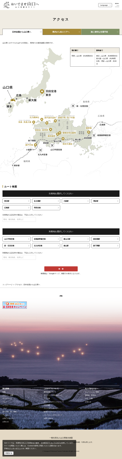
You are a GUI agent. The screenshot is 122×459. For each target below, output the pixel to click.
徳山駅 (66, 246)
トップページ (8, 285)
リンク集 (47, 398)
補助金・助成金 (90, 395)
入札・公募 (89, 398)
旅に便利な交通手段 (99, 32)
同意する (8, 453)
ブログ (5, 408)
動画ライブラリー (50, 412)
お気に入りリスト (9, 418)
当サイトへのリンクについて (54, 402)
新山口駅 (67, 239)
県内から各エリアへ (61, 32)
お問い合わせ (48, 418)
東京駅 (6, 201)
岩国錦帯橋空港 (40, 239)
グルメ (5, 402)
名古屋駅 (37, 201)
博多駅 (95, 201)
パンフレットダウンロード (53, 415)
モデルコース (7, 398)
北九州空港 (38, 246)
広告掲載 (47, 405)
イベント (6, 405)
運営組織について (50, 392)
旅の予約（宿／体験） (10, 412)
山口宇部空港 (9, 239)
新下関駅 (96, 246)
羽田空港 (37, 208)
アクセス (6, 415)
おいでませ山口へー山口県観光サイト (17, 3)
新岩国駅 (96, 239)
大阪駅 (66, 201)
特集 (4, 392)
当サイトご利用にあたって (53, 395)
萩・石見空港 (9, 246)
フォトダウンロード (51, 408)
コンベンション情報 (92, 392)
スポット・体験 (8, 395)
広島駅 (6, 208)
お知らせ (6, 422)
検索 (61, 269)
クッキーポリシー (16, 448)
